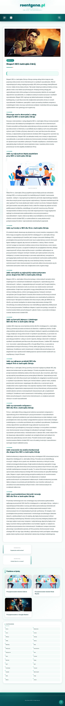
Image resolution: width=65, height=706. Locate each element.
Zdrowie (35, 679)
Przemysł (35, 656)
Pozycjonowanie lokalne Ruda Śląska (44, 593)
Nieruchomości (36, 648)
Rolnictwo (7, 660)
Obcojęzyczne (8, 652)
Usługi (35, 675)
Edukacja (7, 636)
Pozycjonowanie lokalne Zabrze (17, 592)
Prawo (7, 656)
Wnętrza (7, 679)
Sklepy (35, 660)
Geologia (35, 636)
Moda (35, 644)
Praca (35, 652)
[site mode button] (11, 17)
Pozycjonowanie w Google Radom (17, 615)
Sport (7, 664)
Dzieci (7, 632)
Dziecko (35, 632)
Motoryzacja (8, 648)
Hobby (7, 640)
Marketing (10, 60)
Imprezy (35, 640)
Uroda (7, 675)
